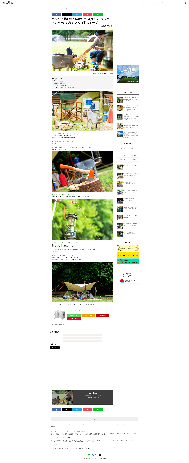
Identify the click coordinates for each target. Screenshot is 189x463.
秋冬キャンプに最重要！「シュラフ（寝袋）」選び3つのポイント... (130, 208)
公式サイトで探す (74, 315)
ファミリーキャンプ (55, 347)
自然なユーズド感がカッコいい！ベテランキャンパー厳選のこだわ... (130, 233)
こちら (53, 251)
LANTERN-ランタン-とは (56, 425)
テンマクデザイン (112, 447)
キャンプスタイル (152, 3)
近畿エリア (122, 155)
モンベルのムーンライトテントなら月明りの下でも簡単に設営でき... (130, 175)
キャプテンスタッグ (80, 447)
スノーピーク (60, 447)
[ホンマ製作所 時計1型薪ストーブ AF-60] (59, 315)
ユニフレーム (54, 448)
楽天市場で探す (102, 315)
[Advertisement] (82, 370)
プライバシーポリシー (128, 425)
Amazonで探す (88, 315)
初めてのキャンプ (134, 3)
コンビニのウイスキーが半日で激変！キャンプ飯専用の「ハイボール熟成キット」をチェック (130, 99)
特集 (172, 3)
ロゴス (66, 447)
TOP (127, 3)
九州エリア (133, 159)
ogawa (104, 447)
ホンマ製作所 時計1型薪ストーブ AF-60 (77, 310)
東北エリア (133, 148)
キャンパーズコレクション (78, 448)
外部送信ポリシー (118, 425)
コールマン (53, 447)
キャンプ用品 (142, 3)
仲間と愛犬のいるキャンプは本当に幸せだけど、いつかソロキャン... (130, 225)
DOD (100, 447)
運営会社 (53, 426)
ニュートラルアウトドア (92, 447)
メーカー (166, 3)
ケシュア (88, 448)
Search (184, 2)
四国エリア (122, 159)
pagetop (94, 419)
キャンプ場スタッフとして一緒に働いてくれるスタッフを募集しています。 (96, 425)
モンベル (72, 447)
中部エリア (133, 152)
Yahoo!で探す (74, 318)
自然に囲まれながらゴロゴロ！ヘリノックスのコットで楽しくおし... (130, 183)
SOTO (130, 447)
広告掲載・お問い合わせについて (70, 425)
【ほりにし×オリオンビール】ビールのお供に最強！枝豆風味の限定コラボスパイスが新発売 (130, 125)
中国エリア (133, 155)
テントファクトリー (122, 447)
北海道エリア (122, 148)
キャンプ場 (160, 3)
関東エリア (122, 152)
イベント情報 (178, 3)
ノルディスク (68, 448)
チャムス (61, 448)
